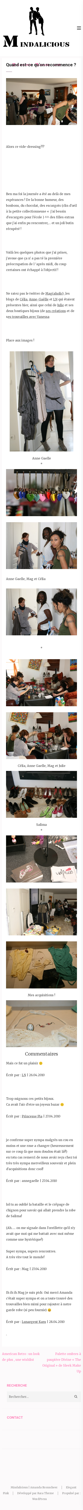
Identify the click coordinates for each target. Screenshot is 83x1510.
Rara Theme (45, 1493)
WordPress (39, 1499)
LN (55, 299)
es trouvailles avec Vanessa (28, 317)
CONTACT (15, 1417)
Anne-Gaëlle (39, 299)
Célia (23, 299)
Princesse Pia (32, 1116)
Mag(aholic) (54, 293)
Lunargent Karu (34, 1322)
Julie (60, 305)
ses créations (56, 311)
